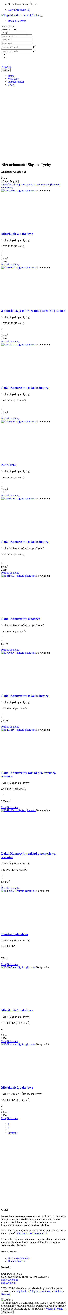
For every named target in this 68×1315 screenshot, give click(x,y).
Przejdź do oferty (10, 264)
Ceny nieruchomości (18, 9)
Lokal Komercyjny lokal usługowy (24, 387)
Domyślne (6, 184)
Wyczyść (6, 66)
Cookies (58, 1291)
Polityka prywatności (40, 1291)
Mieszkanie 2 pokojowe (17, 233)
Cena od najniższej (41, 184)
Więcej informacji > (56, 1308)
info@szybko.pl (9, 1279)
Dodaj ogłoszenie (17, 1261)
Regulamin (21, 1291)
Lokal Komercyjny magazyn (20, 618)
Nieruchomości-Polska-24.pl (32, 1233)
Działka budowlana (14, 934)
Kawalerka (8, 464)
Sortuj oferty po (10, 181)
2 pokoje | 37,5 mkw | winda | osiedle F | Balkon (33, 310)
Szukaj (6, 70)
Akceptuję (7, 1312)
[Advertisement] (34, 123)
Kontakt (5, 1294)
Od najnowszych (21, 184)
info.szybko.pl (8, 1282)
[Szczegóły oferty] (18, 190)
